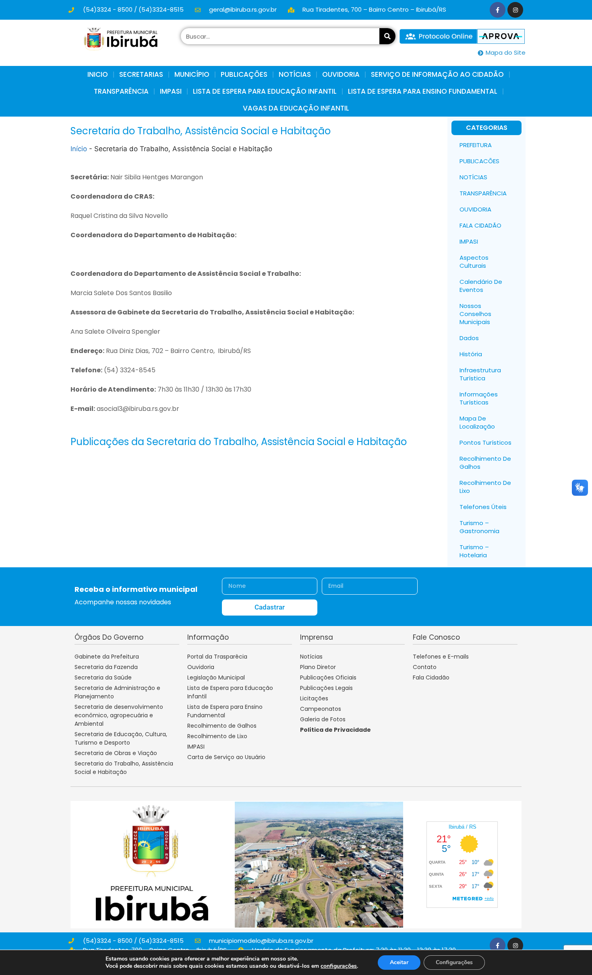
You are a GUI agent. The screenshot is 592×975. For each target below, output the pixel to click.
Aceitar (399, 962)
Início (78, 149)
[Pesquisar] (387, 36)
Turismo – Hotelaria (474, 551)
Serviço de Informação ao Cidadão (437, 74)
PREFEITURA (476, 145)
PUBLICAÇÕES (244, 74)
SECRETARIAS (141, 74)
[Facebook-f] (497, 10)
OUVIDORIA (341, 74)
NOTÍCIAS (295, 74)
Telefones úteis (483, 507)
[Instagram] (515, 10)
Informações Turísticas (479, 398)
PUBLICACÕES (479, 161)
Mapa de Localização (477, 422)
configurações (339, 966)
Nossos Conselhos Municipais (475, 314)
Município (191, 74)
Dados (469, 338)
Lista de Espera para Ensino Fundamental (422, 91)
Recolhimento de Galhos (485, 462)
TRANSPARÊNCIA (483, 193)
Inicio (97, 74)
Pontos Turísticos (485, 442)
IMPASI (171, 91)
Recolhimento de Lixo (485, 486)
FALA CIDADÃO (480, 225)
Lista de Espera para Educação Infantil (265, 91)
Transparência (121, 91)
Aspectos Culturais (474, 261)
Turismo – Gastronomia (479, 527)
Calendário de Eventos (481, 285)
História (471, 354)
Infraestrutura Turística (480, 374)
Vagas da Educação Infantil (296, 108)
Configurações (454, 962)
